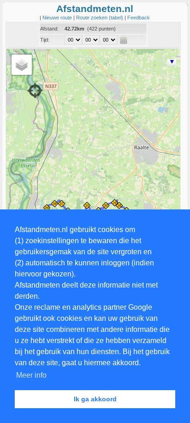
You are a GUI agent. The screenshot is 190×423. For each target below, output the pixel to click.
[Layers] (22, 65)
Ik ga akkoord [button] (95, 399)
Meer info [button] (31, 375)
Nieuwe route (57, 17)
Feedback (138, 17)
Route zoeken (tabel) (100, 17)
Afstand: (49, 28)
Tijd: (44, 40)
